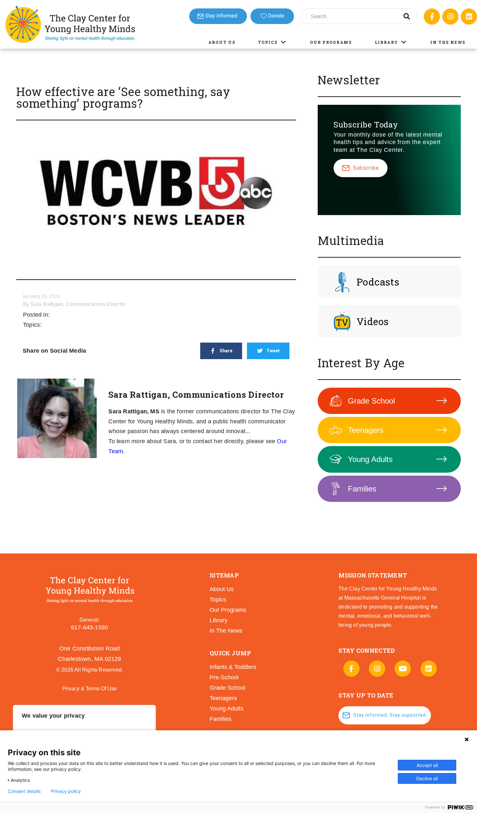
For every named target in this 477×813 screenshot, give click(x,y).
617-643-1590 (89, 627)
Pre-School (224, 677)
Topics (267, 42)
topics (218, 599)
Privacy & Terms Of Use (89, 688)
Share (226, 350)
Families (362, 488)
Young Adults (370, 459)
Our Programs (331, 42)
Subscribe (366, 168)
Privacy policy (66, 791)
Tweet (273, 350)
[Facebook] (432, 16)
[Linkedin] (469, 16)
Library (386, 42)
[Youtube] (403, 669)
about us (222, 589)
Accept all (427, 765)
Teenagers (366, 430)
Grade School (371, 400)
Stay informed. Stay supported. (390, 715)
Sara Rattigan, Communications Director (78, 304)
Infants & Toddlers (233, 667)
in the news (226, 630)
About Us (222, 42)
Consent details (24, 791)
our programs (228, 610)
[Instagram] (450, 16)
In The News (448, 42)
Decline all (427, 778)
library (218, 620)
